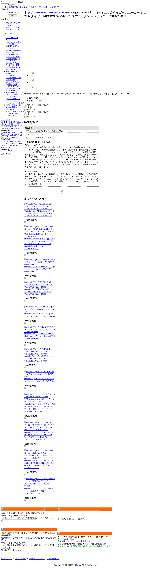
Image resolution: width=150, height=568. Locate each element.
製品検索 (4, 9)
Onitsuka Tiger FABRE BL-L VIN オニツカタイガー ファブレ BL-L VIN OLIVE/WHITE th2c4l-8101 (39, 291)
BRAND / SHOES (13, 23)
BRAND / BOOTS (13, 29)
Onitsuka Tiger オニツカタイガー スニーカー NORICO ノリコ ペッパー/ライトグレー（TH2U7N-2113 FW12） (39, 490)
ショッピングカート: (9, 2)
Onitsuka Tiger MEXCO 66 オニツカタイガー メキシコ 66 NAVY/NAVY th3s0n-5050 (39, 269)
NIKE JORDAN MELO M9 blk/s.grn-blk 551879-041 (11, 127)
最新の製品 (11, 7)
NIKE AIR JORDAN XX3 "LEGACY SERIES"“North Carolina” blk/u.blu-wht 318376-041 (11, 144)
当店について (53, 7)
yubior (75, 565)
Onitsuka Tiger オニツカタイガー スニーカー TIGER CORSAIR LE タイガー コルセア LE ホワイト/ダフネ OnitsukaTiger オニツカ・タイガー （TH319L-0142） (39, 244)
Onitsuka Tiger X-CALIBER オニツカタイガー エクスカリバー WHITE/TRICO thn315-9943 (39, 358)
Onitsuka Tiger (70, 12)
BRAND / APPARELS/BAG (13, 26)
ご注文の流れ (20, 559)
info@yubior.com (70, 539)
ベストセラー (6, 33)
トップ (4, 7)
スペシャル (20, 7)
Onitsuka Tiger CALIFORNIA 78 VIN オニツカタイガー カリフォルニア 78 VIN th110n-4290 (39, 336)
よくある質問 (31, 7)
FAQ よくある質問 (37, 559)
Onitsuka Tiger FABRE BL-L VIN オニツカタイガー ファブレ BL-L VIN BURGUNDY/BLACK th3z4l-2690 (39, 213)
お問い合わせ (42, 7)
